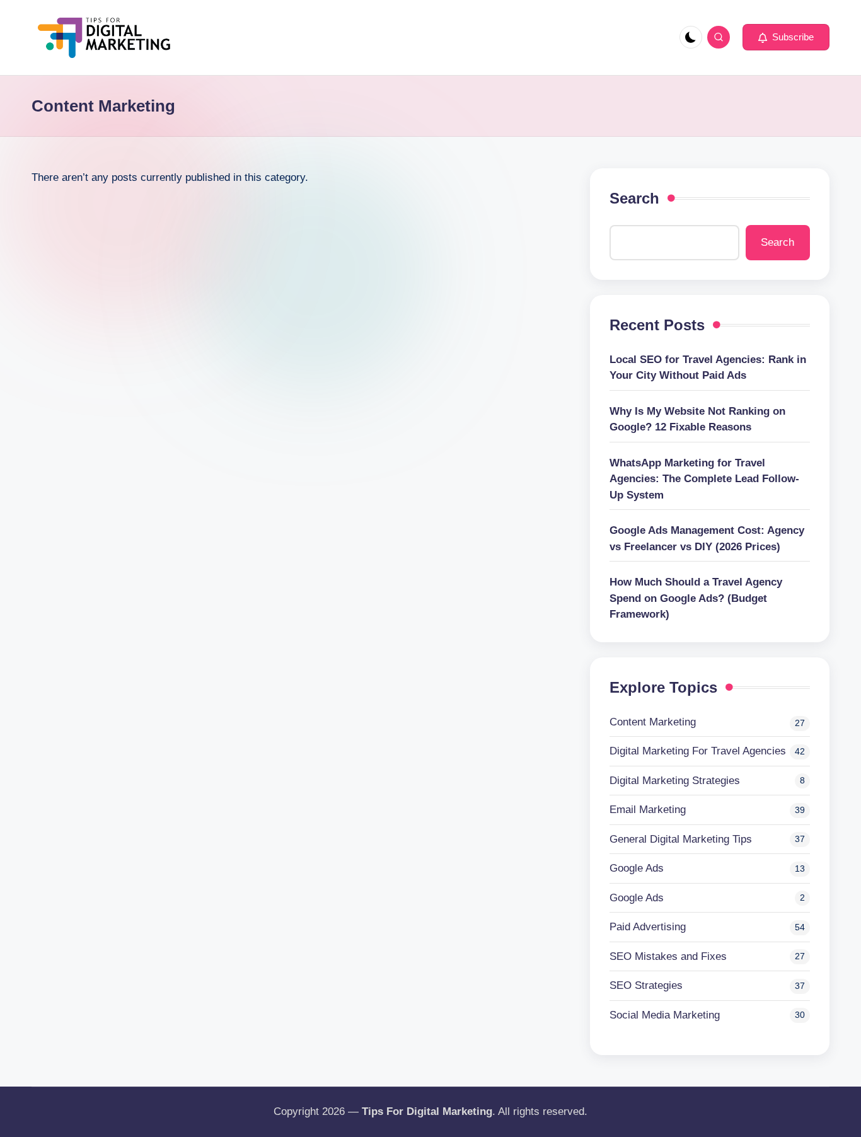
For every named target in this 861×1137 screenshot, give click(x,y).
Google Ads (637, 868)
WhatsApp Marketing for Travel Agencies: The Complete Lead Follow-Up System (704, 479)
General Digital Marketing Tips (681, 839)
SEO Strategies (646, 985)
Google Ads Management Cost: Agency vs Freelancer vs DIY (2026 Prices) (707, 538)
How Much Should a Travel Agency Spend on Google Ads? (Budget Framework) (696, 598)
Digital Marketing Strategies (675, 781)
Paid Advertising (648, 927)
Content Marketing (653, 722)
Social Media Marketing (665, 1015)
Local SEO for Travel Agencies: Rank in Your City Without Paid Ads (708, 368)
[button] (786, 37)
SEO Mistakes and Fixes (668, 956)
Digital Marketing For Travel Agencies (698, 751)
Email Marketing (648, 810)
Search (634, 198)
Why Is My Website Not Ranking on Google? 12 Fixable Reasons (697, 419)
